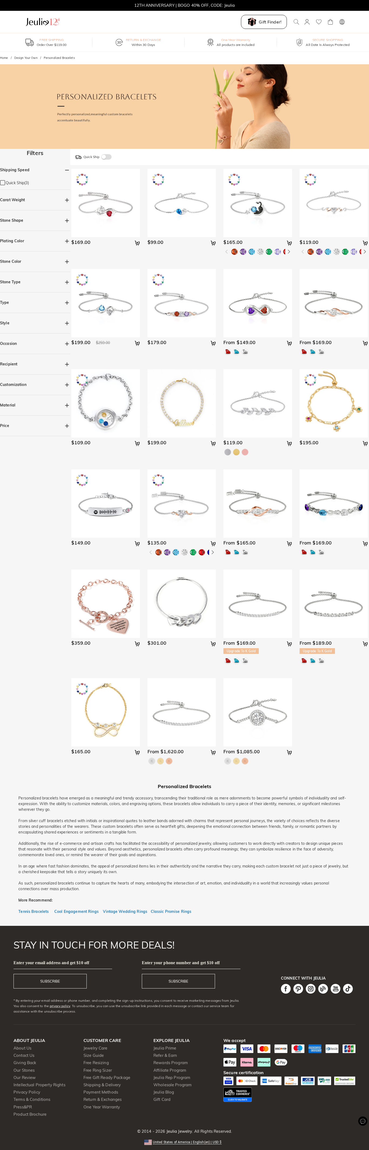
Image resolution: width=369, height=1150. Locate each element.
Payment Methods (100, 1092)
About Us (22, 1048)
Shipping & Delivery (102, 1084)
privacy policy (60, 1006)
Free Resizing (96, 1062)
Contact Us (24, 1055)
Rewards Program (170, 1062)
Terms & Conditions (32, 1099)
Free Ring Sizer (97, 1070)
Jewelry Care (95, 1048)
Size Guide (93, 1055)
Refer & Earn (165, 1055)
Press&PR (23, 1106)
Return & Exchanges (102, 1099)
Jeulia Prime (164, 1048)
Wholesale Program (172, 1084)
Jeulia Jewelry (178, 1131)
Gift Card (161, 1099)
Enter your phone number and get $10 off (181, 962)
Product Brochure (30, 1114)
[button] (184, 1141)
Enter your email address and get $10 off (51, 962)
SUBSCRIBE (50, 981)
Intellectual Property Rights (39, 1084)
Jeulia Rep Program (171, 1077)
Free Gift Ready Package (106, 1077)
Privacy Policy (27, 1092)
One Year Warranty (101, 1106)
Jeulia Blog (163, 1092)
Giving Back (25, 1062)
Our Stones (24, 1070)
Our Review (25, 1077)
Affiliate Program (169, 1070)
